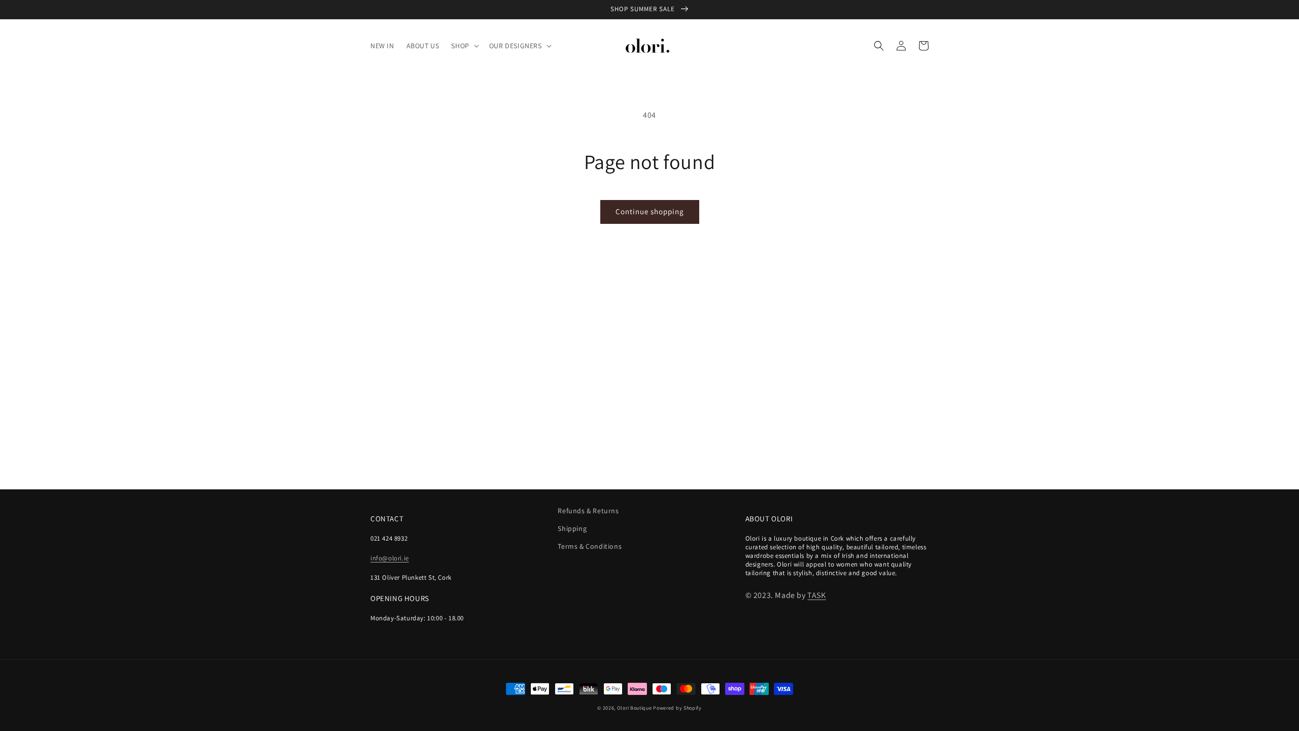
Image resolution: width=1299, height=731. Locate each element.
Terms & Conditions (590, 546)
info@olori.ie (389, 558)
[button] (464, 45)
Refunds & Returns (588, 510)
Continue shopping (650, 211)
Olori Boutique (634, 708)
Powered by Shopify (677, 708)
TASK (816, 595)
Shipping (572, 528)
